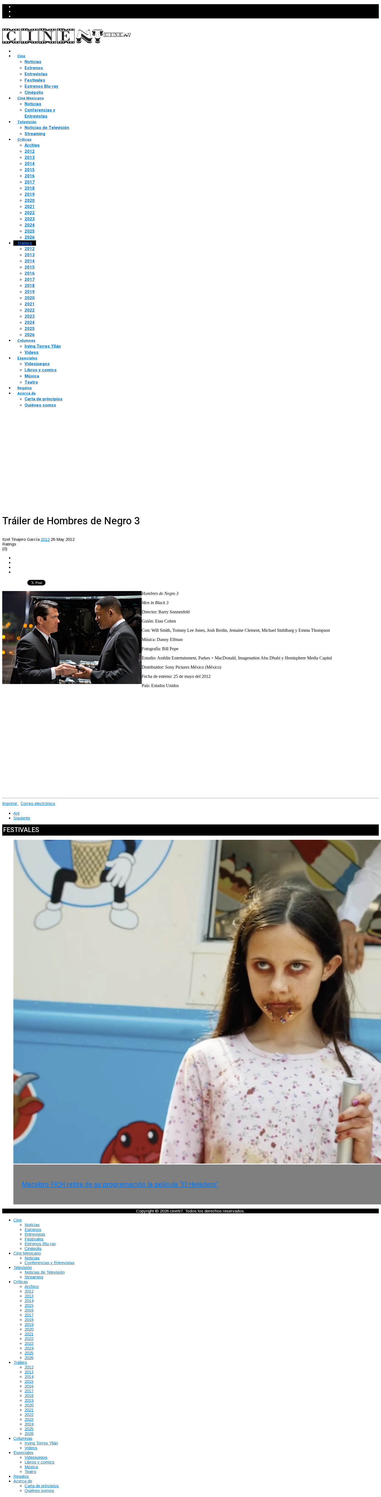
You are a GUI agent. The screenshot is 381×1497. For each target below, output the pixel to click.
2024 (30, 225)
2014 (30, 164)
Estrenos (34, 68)
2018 (30, 188)
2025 (30, 231)
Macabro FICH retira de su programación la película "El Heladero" (120, 1184)
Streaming (35, 134)
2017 (30, 182)
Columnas (26, 340)
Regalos (24, 388)
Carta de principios (43, 399)
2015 (30, 170)
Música (32, 376)
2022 (30, 213)
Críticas (24, 139)
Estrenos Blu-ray (41, 86)
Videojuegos (37, 364)
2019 (30, 194)
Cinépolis (34, 92)
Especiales (27, 358)
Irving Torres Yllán (43, 346)
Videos (31, 352)
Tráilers (24, 243)
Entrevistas (36, 74)
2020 (30, 200)
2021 (30, 207)
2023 (30, 219)
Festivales (35, 80)
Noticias (33, 62)
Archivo (32, 145)
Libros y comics (41, 370)
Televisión (26, 122)
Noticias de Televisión (47, 128)
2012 (30, 151)
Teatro (31, 382)
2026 (30, 237)
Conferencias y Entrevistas (40, 113)
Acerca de (26, 393)
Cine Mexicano (30, 98)
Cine (21, 56)
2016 (30, 176)
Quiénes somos (40, 405)
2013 (30, 157)
